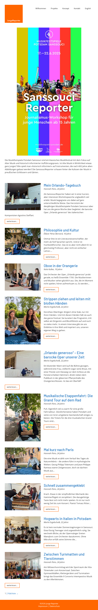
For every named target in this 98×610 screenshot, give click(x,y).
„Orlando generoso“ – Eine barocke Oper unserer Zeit (64, 354)
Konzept (65, 8)
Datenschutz (55, 606)
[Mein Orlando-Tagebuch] (23, 208)
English (88, 8)
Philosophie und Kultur (61, 230)
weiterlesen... (12, 221)
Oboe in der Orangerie (61, 265)
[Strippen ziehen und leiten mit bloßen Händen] (23, 342)
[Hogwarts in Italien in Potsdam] (23, 541)
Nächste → (13, 593)
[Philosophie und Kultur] (23, 253)
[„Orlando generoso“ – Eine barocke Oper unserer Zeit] (23, 376)
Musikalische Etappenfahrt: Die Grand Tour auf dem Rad (68, 398)
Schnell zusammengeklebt (64, 485)
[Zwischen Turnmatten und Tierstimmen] (23, 577)
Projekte (54, 8)
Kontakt (77, 8)
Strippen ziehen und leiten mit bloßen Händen (67, 301)
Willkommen (40, 8)
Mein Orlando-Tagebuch (62, 185)
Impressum (43, 606)
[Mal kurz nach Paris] (23, 473)
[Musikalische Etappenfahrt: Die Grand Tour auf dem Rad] (23, 439)
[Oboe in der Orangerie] (23, 289)
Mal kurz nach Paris (59, 449)
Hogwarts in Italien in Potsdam (67, 518)
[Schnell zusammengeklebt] (23, 508)
